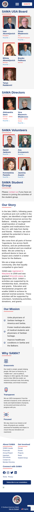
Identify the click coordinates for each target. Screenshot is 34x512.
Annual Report (8, 453)
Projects (20, 453)
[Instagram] (8, 472)
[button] (17, 4)
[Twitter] (11, 472)
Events (20, 450)
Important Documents (6, 456)
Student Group (23, 458)
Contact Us (6, 460)
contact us (13, 192)
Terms (5, 477)
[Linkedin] (15, 472)
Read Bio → (6, 37)
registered (16, 271)
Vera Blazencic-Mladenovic (23, 114)
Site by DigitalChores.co (17, 509)
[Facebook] (4, 472)
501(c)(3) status (16, 276)
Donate (20, 448)
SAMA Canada (8, 448)
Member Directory (9, 462)
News (20, 455)
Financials (6, 450)
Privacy (10, 477)
